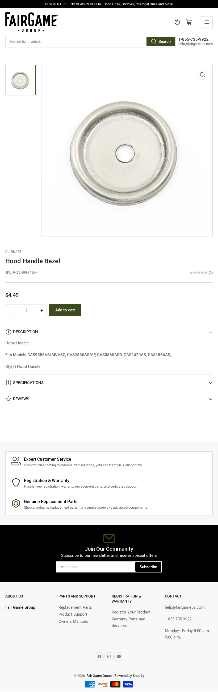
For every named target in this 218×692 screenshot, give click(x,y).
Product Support (72, 614)
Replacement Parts (75, 607)
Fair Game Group (20, 607)
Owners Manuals (73, 621)
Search (164, 41)
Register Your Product (131, 612)
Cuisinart (13, 252)
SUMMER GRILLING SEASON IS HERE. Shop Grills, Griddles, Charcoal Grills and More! (109, 4)
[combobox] (90, 41)
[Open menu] (207, 22)
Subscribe (148, 567)
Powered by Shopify (129, 676)
